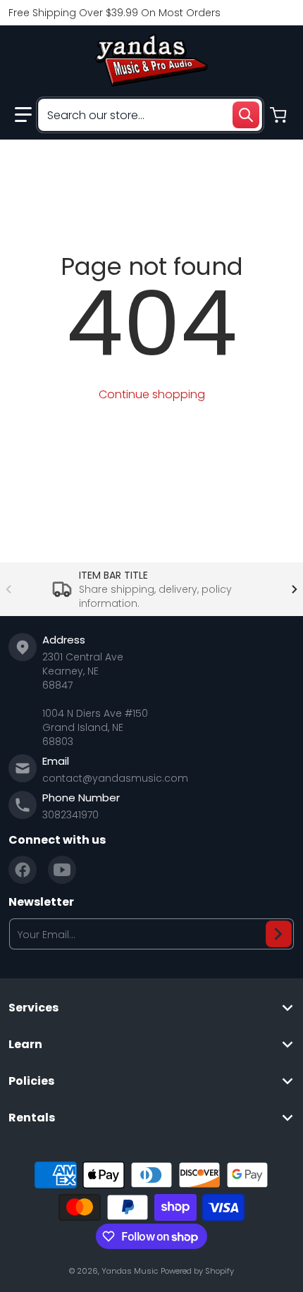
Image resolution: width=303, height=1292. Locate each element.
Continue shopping (152, 394)
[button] (23, 115)
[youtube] (62, 870)
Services (33, 1008)
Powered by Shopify (197, 1270)
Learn (25, 1045)
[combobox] (150, 115)
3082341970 (70, 815)
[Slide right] (294, 589)
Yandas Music (129, 1270)
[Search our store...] (246, 114)
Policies (31, 1081)
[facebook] (22, 870)
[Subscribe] (279, 934)
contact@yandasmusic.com (115, 778)
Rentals (31, 1118)
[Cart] (280, 115)
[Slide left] (8, 589)
